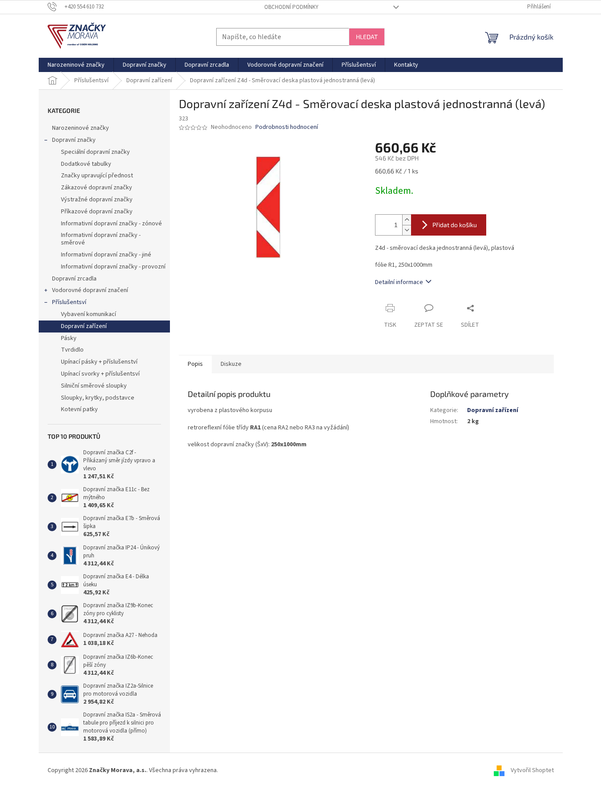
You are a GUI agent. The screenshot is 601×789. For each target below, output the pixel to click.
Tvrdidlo (72, 349)
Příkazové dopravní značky (97, 211)
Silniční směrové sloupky (94, 385)
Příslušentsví (69, 302)
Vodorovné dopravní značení (90, 290)
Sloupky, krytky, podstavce (97, 397)
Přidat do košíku (454, 224)
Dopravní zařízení (84, 326)
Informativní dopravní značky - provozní (113, 266)
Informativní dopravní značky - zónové (111, 223)
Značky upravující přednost (97, 175)
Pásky (69, 338)
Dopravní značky (74, 140)
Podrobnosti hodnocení (286, 127)
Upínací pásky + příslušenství (99, 361)
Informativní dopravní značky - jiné (106, 254)
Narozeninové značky (80, 128)
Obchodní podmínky (291, 7)
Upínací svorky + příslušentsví (100, 373)
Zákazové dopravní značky (96, 187)
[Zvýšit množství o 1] (406, 220)
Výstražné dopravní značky (97, 199)
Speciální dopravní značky (95, 152)
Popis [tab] (195, 364)
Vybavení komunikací (88, 314)
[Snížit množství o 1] (406, 230)
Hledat (367, 36)
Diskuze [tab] (231, 364)
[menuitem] (76, 65)
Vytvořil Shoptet (532, 770)
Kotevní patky (79, 409)
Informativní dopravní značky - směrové (101, 239)
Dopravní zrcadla (74, 278)
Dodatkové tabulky (86, 164)
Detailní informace (399, 282)
